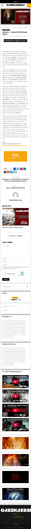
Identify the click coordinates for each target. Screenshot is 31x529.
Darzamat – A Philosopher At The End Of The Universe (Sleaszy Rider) (15, 180)
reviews (19, 236)
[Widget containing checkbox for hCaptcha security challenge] (13, 274)
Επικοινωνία (15, 514)
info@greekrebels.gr (18, 517)
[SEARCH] (27, 286)
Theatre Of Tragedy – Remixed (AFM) (12, 227)
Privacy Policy (14, 527)
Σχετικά (8, 527)
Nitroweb (16, 524)
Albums (4, 29)
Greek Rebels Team (8, 36)
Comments (12, 236)
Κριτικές (8, 29)
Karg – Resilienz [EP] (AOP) (15, 188)
